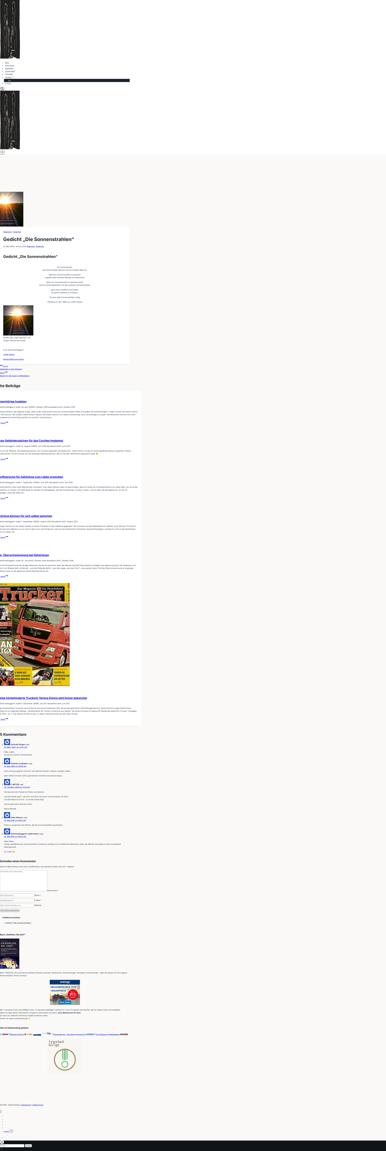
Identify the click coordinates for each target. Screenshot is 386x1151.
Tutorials (9, 74)
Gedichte (17, 232)
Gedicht (7, 359)
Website (37, 905)
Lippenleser (10, 71)
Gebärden (9, 68)
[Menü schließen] (0, 1111)
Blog (7, 63)
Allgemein (7, 232)
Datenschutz (37, 1105)
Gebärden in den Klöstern (11, 367)
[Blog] (16, 1034)
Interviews (9, 65)
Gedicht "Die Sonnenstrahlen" (18, 923)
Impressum (26, 1105)
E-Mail (37, 900)
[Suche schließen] (2, 1142)
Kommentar (53, 890)
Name (37, 895)
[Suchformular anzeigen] (2, 88)
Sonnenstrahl (17, 359)
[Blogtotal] (28, 1034)
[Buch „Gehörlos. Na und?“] (9, 968)
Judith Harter (8, 354)
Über (9, 80)
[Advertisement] (193, 170)
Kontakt (6, 1131)
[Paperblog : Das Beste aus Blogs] (46, 1034)
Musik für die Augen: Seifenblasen (15, 374)
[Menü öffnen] (2, 152)
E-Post (8, 83)
